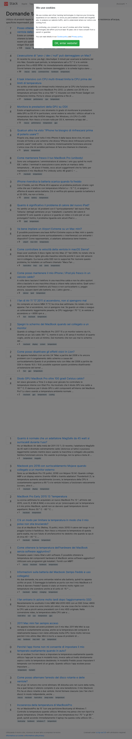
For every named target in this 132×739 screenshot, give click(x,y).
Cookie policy (62, 37)
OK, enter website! (66, 43)
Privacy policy (77, 37)
